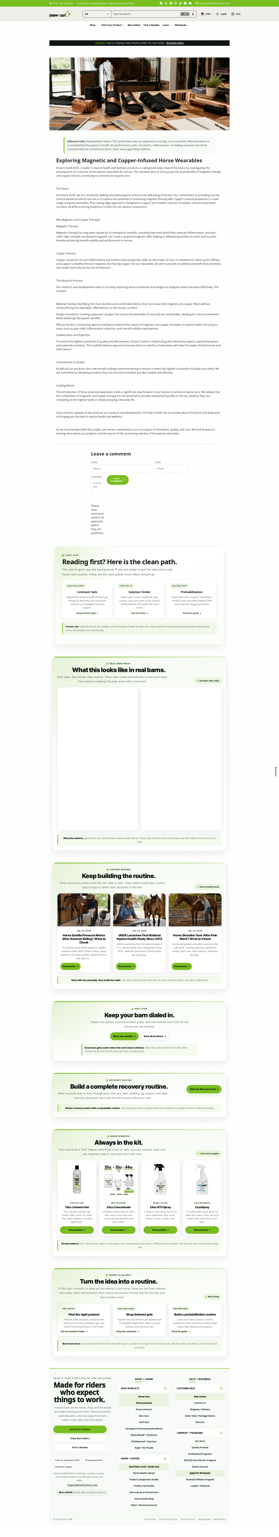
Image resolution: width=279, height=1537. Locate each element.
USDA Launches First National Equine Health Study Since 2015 (139, 937)
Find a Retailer (152, 25)
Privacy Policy (150, 1519)
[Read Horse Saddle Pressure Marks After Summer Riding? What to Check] (83, 909)
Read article (69, 966)
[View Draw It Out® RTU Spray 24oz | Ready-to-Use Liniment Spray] (160, 1179)
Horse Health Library (144, 1473)
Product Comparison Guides (144, 1479)
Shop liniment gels (86, 613)
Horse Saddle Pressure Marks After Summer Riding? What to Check (84, 939)
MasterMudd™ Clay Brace (144, 1435)
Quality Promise (200, 1447)
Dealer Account (200, 1466)
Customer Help (186, 1388)
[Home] (59, 14)
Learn (166, 25)
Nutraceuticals (144, 1402)
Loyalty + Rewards (200, 1485)
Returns (200, 1422)
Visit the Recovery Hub (203, 1089)
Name (94, 462)
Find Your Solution (80, 1429)
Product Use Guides (144, 1485)
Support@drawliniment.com (214, 3)
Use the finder (138, 613)
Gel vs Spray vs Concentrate (144, 1492)
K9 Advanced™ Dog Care (143, 1441)
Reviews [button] (276, 772)
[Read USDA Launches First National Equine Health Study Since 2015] (139, 909)
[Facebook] (161, 3)
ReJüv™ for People (144, 1447)
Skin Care (144, 1415)
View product (76, 1230)
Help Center (200, 1396)
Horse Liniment (144, 1409)
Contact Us (200, 1402)
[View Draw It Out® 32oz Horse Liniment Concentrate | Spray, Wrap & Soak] (118, 1179)
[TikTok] (180, 3)
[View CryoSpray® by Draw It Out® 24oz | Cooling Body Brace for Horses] (202, 1179)
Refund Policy (220, 1519)
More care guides (123, 1036)
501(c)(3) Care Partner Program (200, 1460)
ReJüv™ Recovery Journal (144, 1505)
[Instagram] (175, 3)
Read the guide (191, 613)
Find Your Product (111, 25)
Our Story (200, 1441)
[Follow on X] (166, 3)
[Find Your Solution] (61, 3)
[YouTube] (190, 3)
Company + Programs (190, 1432)
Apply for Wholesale (200, 1473)
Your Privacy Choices (168, 1519)
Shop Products (130, 1388)
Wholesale (180, 25)
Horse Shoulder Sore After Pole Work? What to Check (195, 937)
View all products (153, 1036)
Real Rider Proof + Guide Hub (144, 1466)
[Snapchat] (185, 3)
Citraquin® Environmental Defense (144, 1428)
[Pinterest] (170, 3)
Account (221, 14)
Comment (96, 476)
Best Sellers (134, 25)
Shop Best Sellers (79, 1438)
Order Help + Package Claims (200, 1415)
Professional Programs (200, 1453)
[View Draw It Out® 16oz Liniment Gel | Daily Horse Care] (76, 1179)
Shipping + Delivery (200, 1409)
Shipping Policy (204, 1519)
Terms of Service (187, 1519)
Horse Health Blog (144, 1498)
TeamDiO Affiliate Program (200, 1479)
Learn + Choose (130, 1458)
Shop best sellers (175, 42)
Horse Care (144, 1396)
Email (158, 462)
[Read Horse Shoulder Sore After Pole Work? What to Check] (195, 909)
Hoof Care (144, 1422)
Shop (92, 25)
